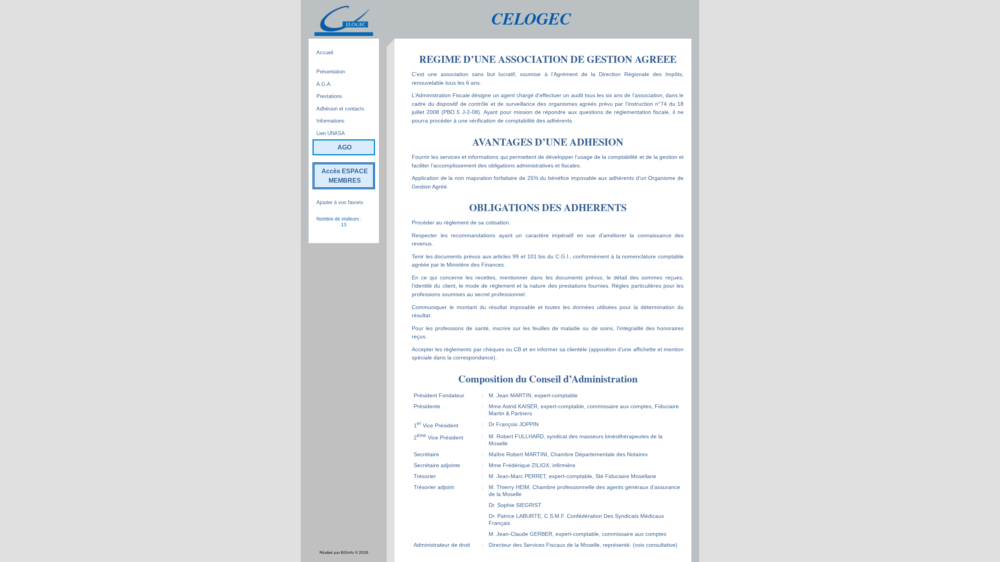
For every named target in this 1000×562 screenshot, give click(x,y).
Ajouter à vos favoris (339, 202)
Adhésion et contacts (340, 109)
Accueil (324, 52)
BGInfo (347, 552)
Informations (330, 121)
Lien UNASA (330, 133)
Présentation (330, 72)
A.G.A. (324, 84)
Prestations (329, 96)
